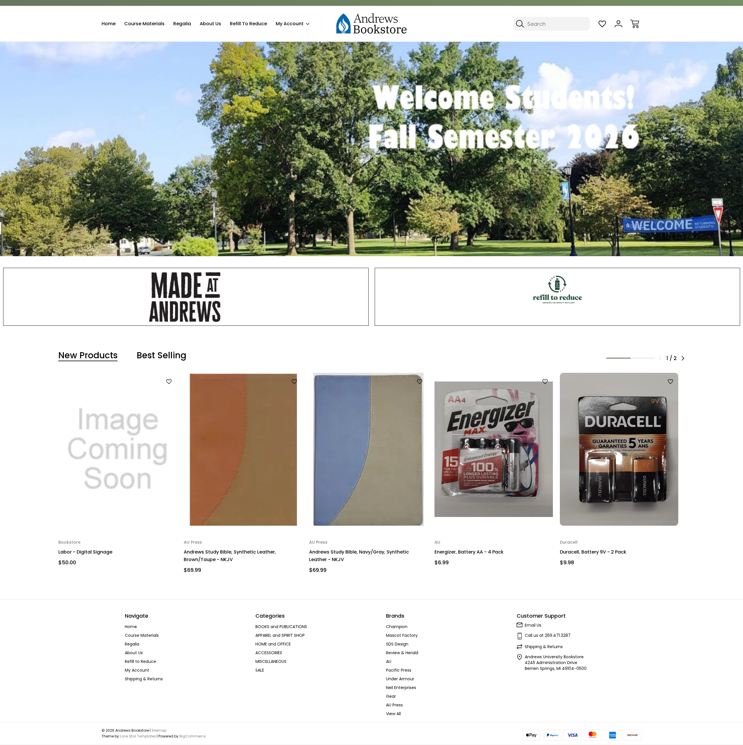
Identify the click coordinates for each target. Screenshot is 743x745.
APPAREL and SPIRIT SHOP (280, 635)
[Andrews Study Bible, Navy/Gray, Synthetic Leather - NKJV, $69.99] (368, 449)
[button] (186, 297)
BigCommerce (192, 736)
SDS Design (397, 644)
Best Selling (161, 355)
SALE (259, 670)
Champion (396, 627)
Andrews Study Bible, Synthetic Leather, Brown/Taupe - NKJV (230, 556)
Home (109, 23)
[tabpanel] (117, 471)
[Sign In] (618, 23)
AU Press (394, 705)
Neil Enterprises (401, 687)
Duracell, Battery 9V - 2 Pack (593, 552)
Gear (391, 696)
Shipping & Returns (144, 679)
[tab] (88, 355)
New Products (88, 355)
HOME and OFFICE (273, 644)
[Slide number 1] (371, 148)
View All (393, 714)
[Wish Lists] (602, 23)
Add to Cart (117, 514)
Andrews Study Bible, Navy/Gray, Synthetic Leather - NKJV (359, 556)
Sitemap (159, 730)
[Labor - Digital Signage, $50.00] (117, 449)
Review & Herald (402, 653)
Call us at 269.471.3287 (548, 635)
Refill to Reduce (248, 23)
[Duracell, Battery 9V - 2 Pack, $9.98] (619, 449)
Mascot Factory (402, 635)
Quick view (154, 391)
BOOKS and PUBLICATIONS (281, 627)
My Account (290, 23)
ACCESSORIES (268, 653)
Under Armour (400, 679)
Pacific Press (398, 670)
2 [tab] (643, 358)
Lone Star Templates (138, 736)
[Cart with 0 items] (634, 23)
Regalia (182, 23)
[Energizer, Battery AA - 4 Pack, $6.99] (493, 449)
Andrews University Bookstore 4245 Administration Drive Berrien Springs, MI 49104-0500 (556, 662)
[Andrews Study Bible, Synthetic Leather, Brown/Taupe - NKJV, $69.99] (243, 449)
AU (388, 661)
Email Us (533, 625)
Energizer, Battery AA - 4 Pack (469, 552)
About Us (210, 23)
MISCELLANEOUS (270, 661)
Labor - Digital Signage (85, 552)
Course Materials (144, 23)
